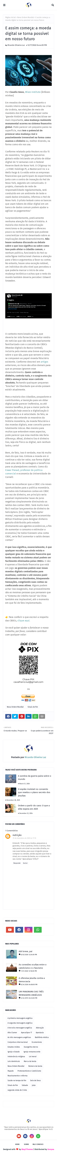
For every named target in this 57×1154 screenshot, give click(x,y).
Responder (17, 863)
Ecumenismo (37, 1042)
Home (17, 1144)
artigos (44, 361)
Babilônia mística (42, 1037)
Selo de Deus (35, 1080)
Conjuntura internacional (18, 1042)
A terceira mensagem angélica (20, 1028)
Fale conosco (38, 1144)
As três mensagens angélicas (19, 1037)
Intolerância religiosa (16, 1057)
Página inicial (10, 17)
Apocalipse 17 (26, 1033)
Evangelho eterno (31, 1047)
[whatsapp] (38, 930)
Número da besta (35, 1066)
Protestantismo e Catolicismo (29, 1071)
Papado (11, 1071)
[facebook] (19, 930)
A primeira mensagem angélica (20, 1018)
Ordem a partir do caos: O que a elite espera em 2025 (34, 807)
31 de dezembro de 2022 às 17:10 (24, 838)
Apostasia (40, 1033)
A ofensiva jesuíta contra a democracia (32, 980)
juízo (34, 1085)
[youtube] (10, 930)
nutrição (17, 835)
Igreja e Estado (14, 1052)
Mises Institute (33, 92)
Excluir (25, 863)
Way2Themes (27, 1149)
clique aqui (23, 620)
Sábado (25, 1085)
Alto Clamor (12, 1033)
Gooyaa (51, 1149)
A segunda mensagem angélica (20, 1023)
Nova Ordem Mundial (25, 17)
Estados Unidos (14, 1047)
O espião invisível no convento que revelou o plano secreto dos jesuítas (34, 792)
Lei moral (33, 1057)
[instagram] (28, 930)
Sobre (26, 1144)
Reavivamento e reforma (17, 1076)
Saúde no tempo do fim (17, 1080)
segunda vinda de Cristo (17, 1090)
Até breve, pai (25, 951)
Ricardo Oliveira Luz (16, 45)
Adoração (40, 1028)
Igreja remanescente (32, 1052)
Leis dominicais (14, 1061)
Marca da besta (30, 1061)
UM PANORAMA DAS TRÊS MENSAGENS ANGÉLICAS (31, 993)
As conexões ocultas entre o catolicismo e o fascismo (32, 966)
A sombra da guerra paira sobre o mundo (34, 778)
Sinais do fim (33, 707)
